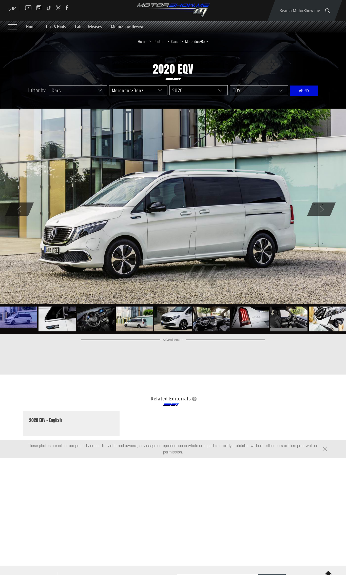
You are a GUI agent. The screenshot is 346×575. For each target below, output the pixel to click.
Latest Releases (88, 26)
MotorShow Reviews (128, 26)
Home (31, 26)
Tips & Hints (55, 26)
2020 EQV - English (45, 420)
